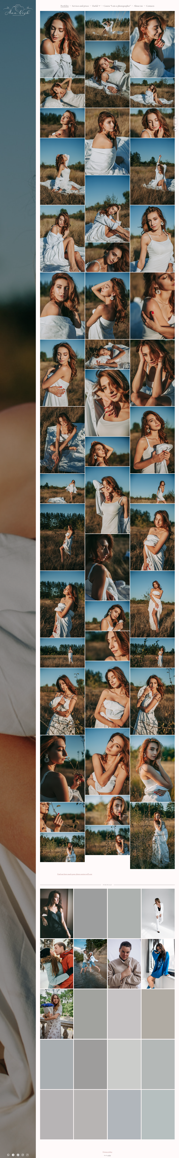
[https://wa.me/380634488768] (8, 1155)
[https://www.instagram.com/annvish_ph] (23, 1155)
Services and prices (80, 6)
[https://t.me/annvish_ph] (13, 1155)
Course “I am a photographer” (117, 6)
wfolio (109, 1155)
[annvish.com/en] (18, 10)
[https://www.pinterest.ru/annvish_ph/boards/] (18, 1155)
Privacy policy (107, 1152)
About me (138, 6)
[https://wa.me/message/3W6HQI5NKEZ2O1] (27, 1155)
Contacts (150, 6)
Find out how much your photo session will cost (74, 874)
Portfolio (65, 6)
